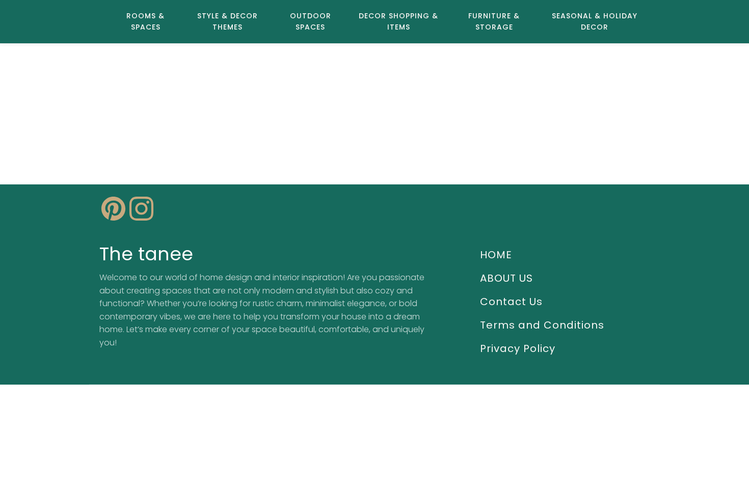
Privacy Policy (517, 348)
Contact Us (511, 301)
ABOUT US (506, 278)
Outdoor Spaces (310, 21)
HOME (496, 254)
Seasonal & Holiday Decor (594, 21)
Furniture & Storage (494, 21)
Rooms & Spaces (145, 21)
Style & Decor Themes (227, 21)
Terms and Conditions (542, 325)
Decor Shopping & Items (398, 21)
